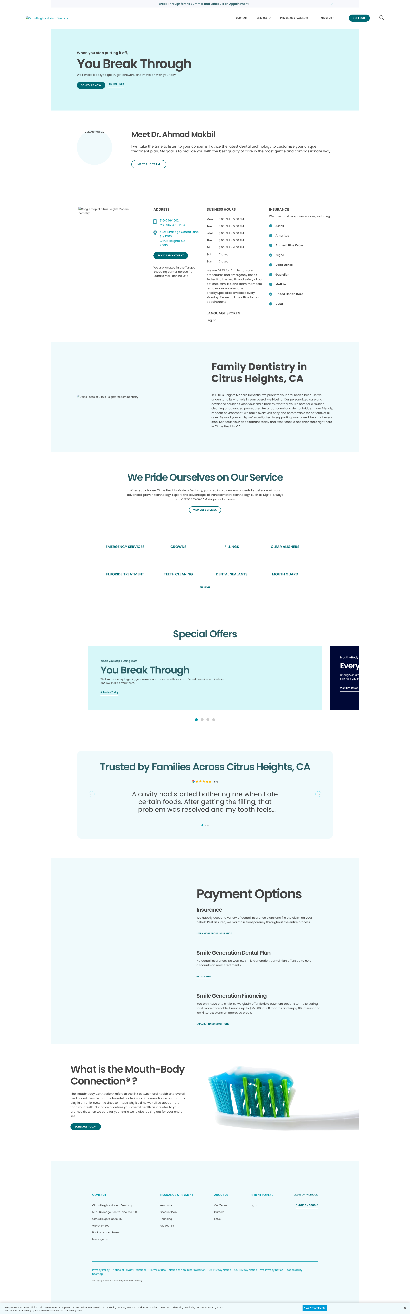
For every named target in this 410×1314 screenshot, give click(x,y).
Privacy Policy (101, 1270)
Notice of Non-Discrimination (187, 1270)
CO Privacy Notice (245, 1270)
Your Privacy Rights (314, 1308)
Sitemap (97, 1274)
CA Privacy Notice (220, 1270)
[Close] (404, 1307)
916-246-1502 (169, 220)
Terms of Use (158, 1270)
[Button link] (381, 18)
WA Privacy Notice (271, 1270)
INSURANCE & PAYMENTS (294, 18)
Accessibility (294, 1270)
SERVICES (262, 18)
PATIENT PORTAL (261, 1195)
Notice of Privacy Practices (129, 1270)
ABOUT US (326, 18)
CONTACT (99, 1195)
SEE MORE (205, 587)
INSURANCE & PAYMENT (176, 1195)
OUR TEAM (241, 18)
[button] (196, 719)
